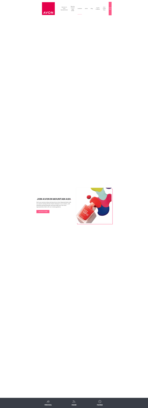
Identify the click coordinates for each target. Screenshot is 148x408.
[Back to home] (48, 8)
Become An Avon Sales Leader (73, 8)
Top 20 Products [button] (98, 8)
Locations (80, 8)
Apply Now (110, 8)
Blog (92, 8)
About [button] (86, 8)
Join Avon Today (42, 211)
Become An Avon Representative (64, 8)
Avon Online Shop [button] (104, 8)
